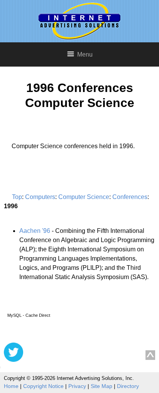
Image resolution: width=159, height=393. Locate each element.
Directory (128, 386)
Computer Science (83, 197)
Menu (85, 54)
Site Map (101, 386)
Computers (40, 197)
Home (11, 386)
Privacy (77, 386)
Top (17, 197)
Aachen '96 (34, 230)
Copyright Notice (43, 386)
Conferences (129, 197)
